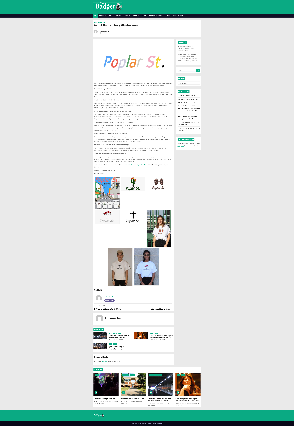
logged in (104, 361)
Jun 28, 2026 (153, 339)
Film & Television (117, 333)
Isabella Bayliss (161, 339)
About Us (102, 15)
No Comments (99, 403)
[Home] (95, 16)
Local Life (127, 15)
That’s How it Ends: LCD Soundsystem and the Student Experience (120, 348)
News (110, 15)
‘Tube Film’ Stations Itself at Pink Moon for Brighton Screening (119, 337)
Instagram (181, 146)
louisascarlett (105, 31)
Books (155, 333)
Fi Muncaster (119, 339)
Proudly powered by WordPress (139, 423)
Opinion (135, 15)
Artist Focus (97, 22)
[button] (200, 15)
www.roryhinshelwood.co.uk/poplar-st (133, 165)
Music (115, 343)
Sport (168, 15)
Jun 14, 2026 (112, 350)
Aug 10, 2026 (99, 401)
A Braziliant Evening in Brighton (187, 95)
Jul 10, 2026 (112, 339)
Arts (143, 15)
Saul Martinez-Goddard (111, 401)
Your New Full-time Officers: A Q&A (188, 99)
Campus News (126, 375)
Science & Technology (155, 15)
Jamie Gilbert (120, 350)
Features (118, 15)
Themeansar (160, 423)
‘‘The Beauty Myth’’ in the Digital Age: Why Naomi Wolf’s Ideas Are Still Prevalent (161, 337)
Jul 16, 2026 (126, 401)
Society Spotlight (178, 15)
